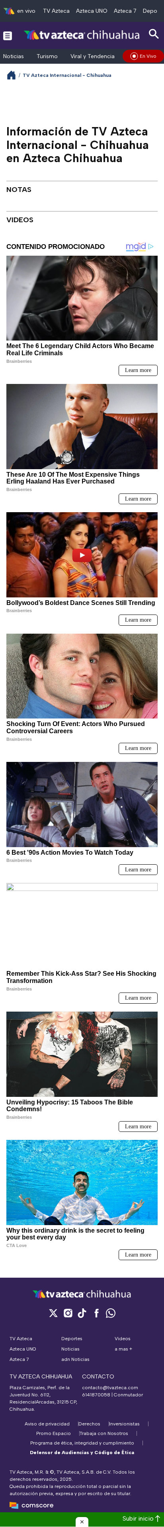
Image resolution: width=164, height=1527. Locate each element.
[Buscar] (154, 34)
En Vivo (148, 56)
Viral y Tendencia (92, 56)
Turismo (47, 56)
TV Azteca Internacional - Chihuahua (67, 75)
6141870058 (96, 1395)
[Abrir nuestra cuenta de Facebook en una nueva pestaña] (96, 1313)
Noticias (13, 56)
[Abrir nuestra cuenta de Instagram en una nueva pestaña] (67, 1313)
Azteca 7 (125, 11)
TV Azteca (56, 11)
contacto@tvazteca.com (110, 1387)
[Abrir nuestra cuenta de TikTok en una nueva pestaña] (82, 1313)
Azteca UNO (91, 11)
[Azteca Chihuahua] (82, 35)
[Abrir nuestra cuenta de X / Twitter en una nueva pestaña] (53, 1313)
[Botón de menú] (7, 35)
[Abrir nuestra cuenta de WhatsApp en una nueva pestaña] (110, 1313)
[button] (82, 1522)
